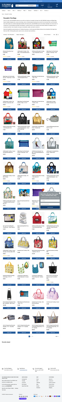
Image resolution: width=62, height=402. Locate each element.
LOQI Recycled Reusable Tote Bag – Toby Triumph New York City (38, 52)
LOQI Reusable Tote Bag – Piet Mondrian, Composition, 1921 (8, 102)
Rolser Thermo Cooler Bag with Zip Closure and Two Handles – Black (52, 277)
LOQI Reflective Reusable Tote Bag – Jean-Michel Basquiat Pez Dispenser (38, 152)
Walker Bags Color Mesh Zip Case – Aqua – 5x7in (38, 77)
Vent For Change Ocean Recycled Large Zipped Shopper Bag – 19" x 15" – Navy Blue (38, 326)
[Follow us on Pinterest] (23, 396)
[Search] (37, 6)
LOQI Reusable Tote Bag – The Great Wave (22, 176)
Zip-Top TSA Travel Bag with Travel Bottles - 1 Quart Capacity (9, 226)
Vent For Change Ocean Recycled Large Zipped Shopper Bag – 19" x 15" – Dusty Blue (52, 326)
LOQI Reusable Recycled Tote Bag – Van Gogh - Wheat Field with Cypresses (52, 227)
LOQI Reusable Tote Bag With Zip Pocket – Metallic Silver (52, 152)
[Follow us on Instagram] (21, 396)
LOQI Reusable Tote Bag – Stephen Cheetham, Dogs (51, 102)
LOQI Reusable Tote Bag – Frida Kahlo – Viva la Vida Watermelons (23, 52)
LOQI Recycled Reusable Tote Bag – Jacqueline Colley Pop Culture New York (9, 202)
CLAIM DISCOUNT (50, 207)
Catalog (3, 10)
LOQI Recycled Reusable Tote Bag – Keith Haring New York (9, 127)
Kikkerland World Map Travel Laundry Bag (8, 52)
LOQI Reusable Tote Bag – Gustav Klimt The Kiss (9, 176)
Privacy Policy (51, 384)
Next (56, 336)
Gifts (13, 10)
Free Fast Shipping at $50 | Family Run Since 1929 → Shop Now (31, 1)
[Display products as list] (58, 34)
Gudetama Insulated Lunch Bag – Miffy (52, 251)
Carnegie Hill (24, 379)
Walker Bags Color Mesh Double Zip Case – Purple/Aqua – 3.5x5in (9, 77)
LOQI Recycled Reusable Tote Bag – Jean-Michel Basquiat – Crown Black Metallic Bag (23, 128)
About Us (50, 379)
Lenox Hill (24, 382)
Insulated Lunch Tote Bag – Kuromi (52, 301)
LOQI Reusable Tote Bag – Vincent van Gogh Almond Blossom (9, 152)
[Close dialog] (60, 193)
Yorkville (23, 380)
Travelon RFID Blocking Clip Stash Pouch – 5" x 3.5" (52, 127)
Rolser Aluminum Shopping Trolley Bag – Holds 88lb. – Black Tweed (9, 302)
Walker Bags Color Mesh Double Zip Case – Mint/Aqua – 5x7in (52, 52)
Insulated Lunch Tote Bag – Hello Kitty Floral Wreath (38, 302)
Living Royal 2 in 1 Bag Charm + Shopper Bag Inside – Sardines (37, 276)
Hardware (35, 10)
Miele (24, 10)
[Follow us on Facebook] (19, 396)
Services (46, 10)
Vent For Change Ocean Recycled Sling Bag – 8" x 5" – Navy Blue (23, 326)
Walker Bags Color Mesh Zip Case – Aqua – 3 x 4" (23, 302)
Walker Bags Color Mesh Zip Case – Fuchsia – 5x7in (38, 102)
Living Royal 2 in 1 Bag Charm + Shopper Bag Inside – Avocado (23, 276)
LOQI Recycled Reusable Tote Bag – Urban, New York (38, 176)
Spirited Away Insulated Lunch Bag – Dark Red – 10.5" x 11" (38, 251)
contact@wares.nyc (23, 369)
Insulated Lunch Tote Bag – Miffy (23, 250)
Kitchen (29, 10)
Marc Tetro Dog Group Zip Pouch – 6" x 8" (23, 201)
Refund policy (51, 385)
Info (41, 10)
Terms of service (52, 382)
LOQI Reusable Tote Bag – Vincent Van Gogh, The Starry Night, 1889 (9, 251)
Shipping (50, 387)
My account (50, 7)
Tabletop (19, 10)
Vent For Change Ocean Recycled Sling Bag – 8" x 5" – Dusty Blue (9, 326)
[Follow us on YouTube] (25, 396)
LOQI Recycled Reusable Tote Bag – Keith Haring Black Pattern (23, 77)
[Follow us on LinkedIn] (27, 396)
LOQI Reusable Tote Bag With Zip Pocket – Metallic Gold (38, 127)
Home (9, 10)
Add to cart (9, 59)
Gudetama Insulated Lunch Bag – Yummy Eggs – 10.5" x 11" (9, 276)
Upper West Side (25, 385)
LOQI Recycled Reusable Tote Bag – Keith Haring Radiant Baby (38, 226)
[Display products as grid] (56, 34)
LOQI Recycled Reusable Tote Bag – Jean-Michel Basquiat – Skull (52, 77)
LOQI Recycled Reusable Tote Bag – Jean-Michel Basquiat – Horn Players (52, 177)
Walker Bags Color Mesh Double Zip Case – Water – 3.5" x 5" (23, 102)
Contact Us (51, 380)
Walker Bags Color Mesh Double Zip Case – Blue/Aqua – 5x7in (23, 152)
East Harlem (24, 384)
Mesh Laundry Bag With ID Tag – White (23, 226)
